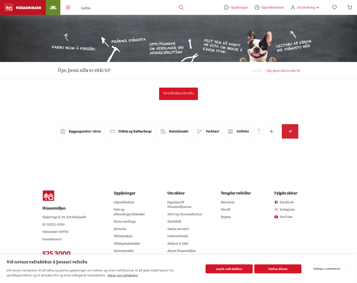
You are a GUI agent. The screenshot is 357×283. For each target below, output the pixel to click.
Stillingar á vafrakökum (326, 268)
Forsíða (257, 71)
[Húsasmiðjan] (23, 7)
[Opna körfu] (349, 7)
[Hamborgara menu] (68, 7)
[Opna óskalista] (334, 7)
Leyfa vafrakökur (229, 269)
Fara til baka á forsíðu (178, 93)
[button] (272, 131)
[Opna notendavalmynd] (317, 7)
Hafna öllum (278, 269)
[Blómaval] (53, 7)
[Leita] (181, 7)
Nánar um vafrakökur (122, 275)
